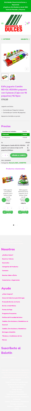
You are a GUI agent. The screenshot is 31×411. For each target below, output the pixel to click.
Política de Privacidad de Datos (12, 317)
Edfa (16, 163)
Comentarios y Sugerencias (11, 280)
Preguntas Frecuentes (9, 313)
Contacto (5, 270)
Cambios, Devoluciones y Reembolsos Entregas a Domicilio (14, 330)
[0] (27, 23)
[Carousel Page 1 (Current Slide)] (13, 225)
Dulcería (12, 163)
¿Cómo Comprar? (7, 294)
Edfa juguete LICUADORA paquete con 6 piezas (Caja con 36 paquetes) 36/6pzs (7, 195)
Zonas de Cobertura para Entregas (13, 298)
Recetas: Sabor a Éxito (9, 275)
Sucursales (5, 263)
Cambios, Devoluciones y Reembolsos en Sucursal (15, 323)
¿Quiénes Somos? (7, 255)
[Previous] (4, 58)
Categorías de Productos (10, 266)
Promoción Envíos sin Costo (11, 302)
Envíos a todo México (9, 305)
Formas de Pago (7, 309)
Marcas (4, 340)
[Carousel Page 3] (17, 225)
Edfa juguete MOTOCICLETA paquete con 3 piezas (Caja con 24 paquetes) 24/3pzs (23, 195)
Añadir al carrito (19, 155)
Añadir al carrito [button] (9, 212)
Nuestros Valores (8, 259)
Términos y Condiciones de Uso (12, 336)
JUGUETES (22, 163)
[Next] (27, 58)
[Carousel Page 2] (15, 225)
